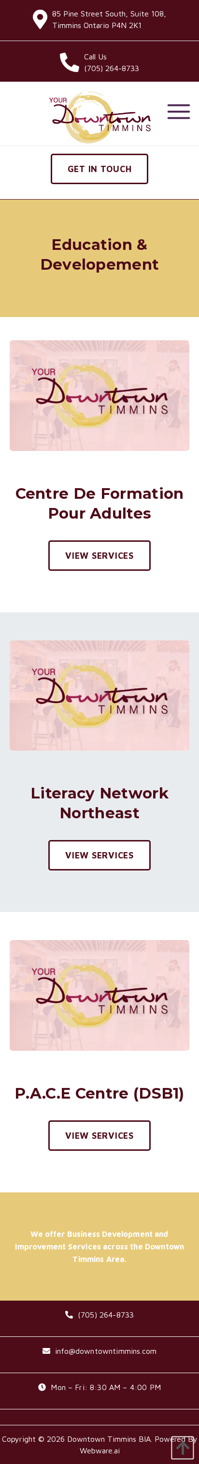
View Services (99, 556)
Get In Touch (100, 169)
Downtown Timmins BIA (109, 1439)
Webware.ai (100, 1450)
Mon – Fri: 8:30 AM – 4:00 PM (105, 1387)
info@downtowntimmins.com (105, 1351)
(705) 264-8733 (106, 1314)
